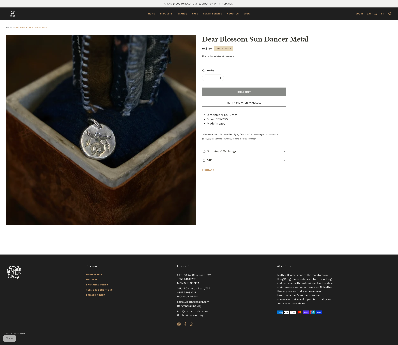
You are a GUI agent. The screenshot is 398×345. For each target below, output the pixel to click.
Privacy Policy (95, 295)
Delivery (91, 279)
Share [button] (209, 170)
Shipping (206, 56)
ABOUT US (233, 13)
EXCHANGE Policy (97, 284)
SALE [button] (195, 13)
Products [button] (166, 13)
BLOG (247, 13)
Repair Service (212, 13)
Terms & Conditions (99, 290)
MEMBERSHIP (94, 274)
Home (151, 13)
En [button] (382, 13)
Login (359, 13)
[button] (390, 13)
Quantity (208, 70)
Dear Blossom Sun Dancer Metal (30, 27)
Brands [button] (182, 13)
